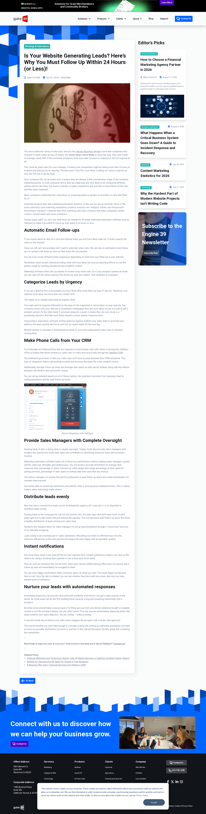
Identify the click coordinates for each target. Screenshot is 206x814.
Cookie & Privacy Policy (184, 806)
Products (102, 18)
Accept (154, 802)
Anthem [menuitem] (78, 767)
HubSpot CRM (116, 352)
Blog (151, 18)
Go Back (29, 681)
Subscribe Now (151, 253)
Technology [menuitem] (48, 779)
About (136, 18)
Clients (119, 18)
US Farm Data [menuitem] (80, 779)
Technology (146, 188)
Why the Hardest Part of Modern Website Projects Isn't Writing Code (160, 199)
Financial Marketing (149, 54)
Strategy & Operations (37, 46)
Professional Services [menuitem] (113, 779)
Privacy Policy (142, 795)
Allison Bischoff (150, 77)
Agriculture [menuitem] (109, 773)
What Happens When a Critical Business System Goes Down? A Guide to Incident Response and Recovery (159, 143)
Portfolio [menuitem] (139, 773)
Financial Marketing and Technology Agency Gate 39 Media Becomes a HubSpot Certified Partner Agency (78, 658)
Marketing (145, 165)
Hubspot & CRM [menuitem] (50, 773)
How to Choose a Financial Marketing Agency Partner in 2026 (160, 65)
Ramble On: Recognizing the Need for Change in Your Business (57, 661)
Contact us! (119, 643)
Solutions (82, 18)
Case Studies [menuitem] (141, 779)
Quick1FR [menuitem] (78, 773)
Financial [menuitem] (108, 767)
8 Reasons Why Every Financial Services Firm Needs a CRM (56, 665)
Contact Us (185, 18)
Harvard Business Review (88, 151)
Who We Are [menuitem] (140, 767)
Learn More (166, 2)
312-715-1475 (178, 770)
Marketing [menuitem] (48, 767)
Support (164, 18)
